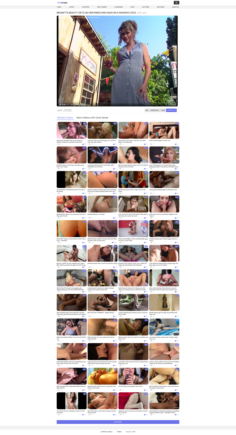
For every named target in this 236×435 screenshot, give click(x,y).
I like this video (59, 110)
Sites (132, 7)
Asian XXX (175, 7)
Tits (62, 3)
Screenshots (155, 110)
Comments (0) (171, 110)
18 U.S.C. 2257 (130, 432)
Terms (119, 432)
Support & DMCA (106, 432)
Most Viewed (101, 7)
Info (147, 110)
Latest (71, 7)
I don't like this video (61, 110)
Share (163, 110)
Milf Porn (160, 7)
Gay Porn (145, 7)
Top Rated (85, 7)
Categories (119, 7)
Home (59, 7)
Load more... (118, 422)
